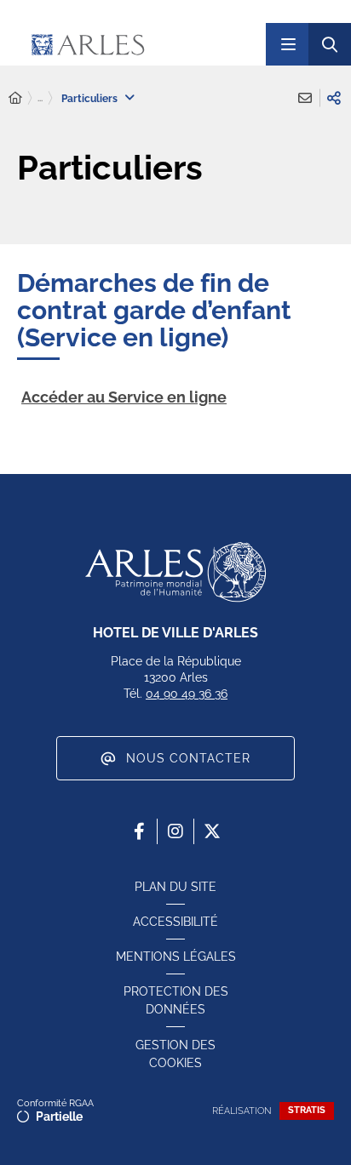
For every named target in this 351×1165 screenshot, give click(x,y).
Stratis (306, 1110)
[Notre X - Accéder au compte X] (212, 831)
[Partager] (334, 97)
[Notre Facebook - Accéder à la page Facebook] (139, 831)
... (40, 98)
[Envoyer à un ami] (305, 97)
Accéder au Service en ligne (124, 397)
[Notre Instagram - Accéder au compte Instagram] (175, 831)
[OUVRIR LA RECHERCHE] (329, 44)
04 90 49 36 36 (186, 693)
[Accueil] (15, 98)
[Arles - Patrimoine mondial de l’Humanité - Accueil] (175, 572)
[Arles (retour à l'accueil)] (134, 44)
